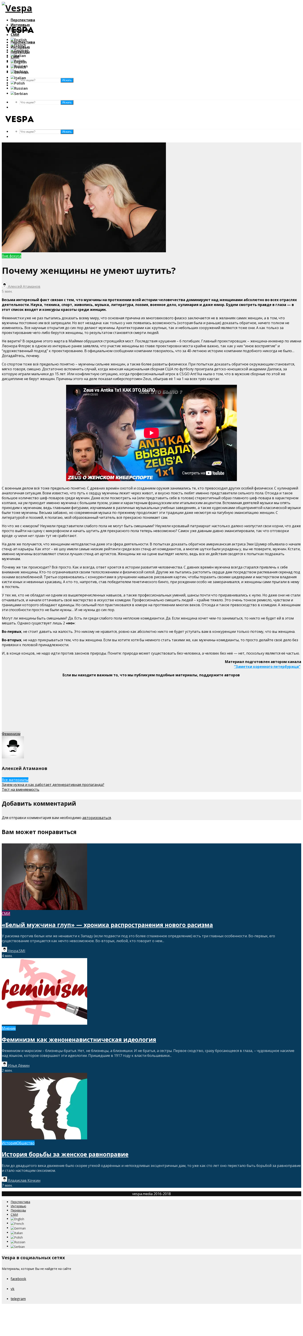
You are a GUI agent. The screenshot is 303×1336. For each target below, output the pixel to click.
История (9, 1143)
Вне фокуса (11, 255)
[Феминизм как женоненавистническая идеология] (44, 1023)
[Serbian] (19, 93)
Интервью (18, 1206)
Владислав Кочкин (23, 1180)
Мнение (9, 1028)
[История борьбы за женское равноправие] (44, 1138)
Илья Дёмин (18, 1065)
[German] (20, 49)
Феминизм (11, 733)
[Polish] (18, 82)
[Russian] (19, 88)
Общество (26, 1143)
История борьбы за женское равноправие (65, 1154)
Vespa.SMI (16, 950)
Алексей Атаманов (23, 286)
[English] (19, 39)
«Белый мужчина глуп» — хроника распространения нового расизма (107, 925)
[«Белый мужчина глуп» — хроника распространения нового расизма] (44, 908)
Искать (67, 102)
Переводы (18, 1210)
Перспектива (23, 20)
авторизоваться (96, 817)
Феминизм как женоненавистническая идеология (79, 1040)
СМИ (6, 913)
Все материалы (15, 779)
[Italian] (18, 55)
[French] (18, 44)
